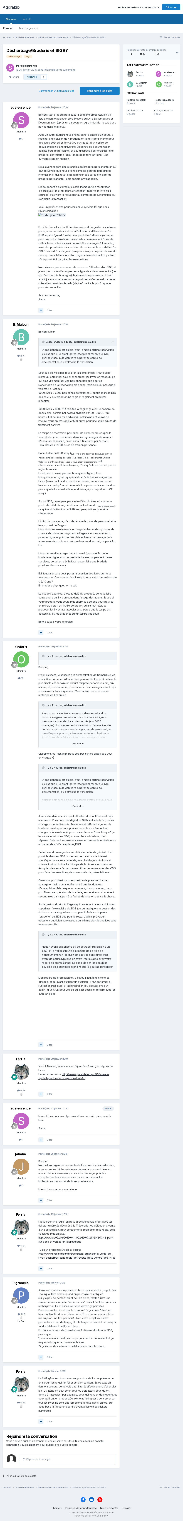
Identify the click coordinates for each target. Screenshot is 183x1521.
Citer (49, 310)
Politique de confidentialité (81, 1508)
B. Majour (141, 82)
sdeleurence (171, 72)
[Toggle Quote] (43, 341)
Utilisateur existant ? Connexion (138, 7)
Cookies (127, 1508)
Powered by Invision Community (91, 1515)
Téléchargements (28, 28)
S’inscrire (171, 7)
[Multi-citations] (40, 310)
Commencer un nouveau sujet (56, 90)
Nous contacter (109, 1508)
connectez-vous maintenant (22, 1444)
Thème (56, 1508)
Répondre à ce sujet (99, 90)
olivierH (169, 82)
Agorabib (11, 7)
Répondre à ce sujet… (38, 1459)
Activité (27, 19)
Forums (7, 28)
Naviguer (11, 19)
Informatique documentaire (60, 69)
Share (15, 76)
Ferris (139, 72)
